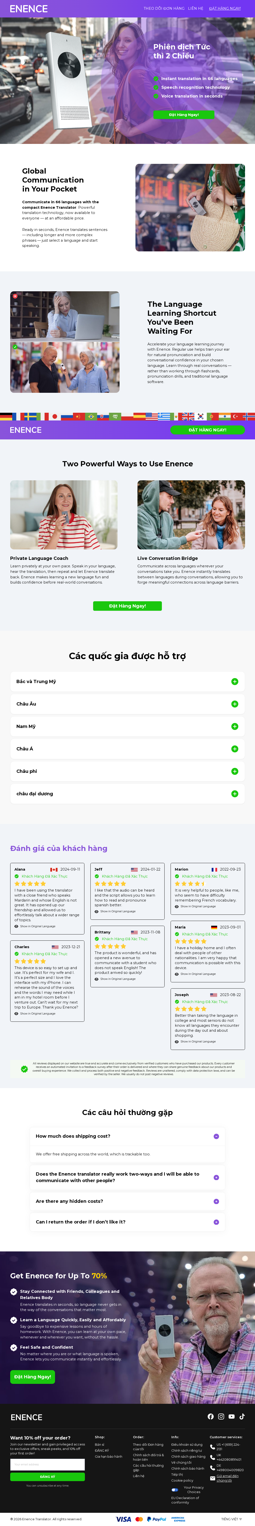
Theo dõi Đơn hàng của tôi (148, 1447)
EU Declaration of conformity (185, 1500)
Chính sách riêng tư (186, 1450)
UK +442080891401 (229, 1457)
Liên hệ (195, 8)
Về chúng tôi (181, 1462)
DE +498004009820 (230, 1468)
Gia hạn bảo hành (108, 1456)
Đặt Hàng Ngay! (225, 8)
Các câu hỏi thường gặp (148, 1468)
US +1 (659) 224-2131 (228, 1447)
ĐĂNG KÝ (47, 1477)
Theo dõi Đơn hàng (164, 8)
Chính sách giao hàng (188, 1456)
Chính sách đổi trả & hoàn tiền (148, 1457)
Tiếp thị (177, 1474)
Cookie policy (182, 1480)
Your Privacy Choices (194, 1490)
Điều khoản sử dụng (186, 1444)
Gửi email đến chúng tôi (228, 1478)
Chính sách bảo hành (187, 1468)
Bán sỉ (99, 1444)
